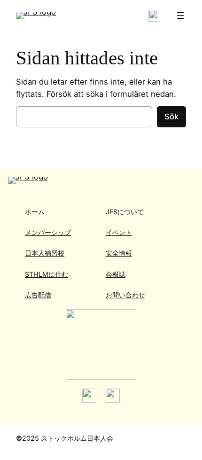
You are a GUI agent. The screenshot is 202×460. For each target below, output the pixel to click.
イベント (119, 232)
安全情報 (119, 253)
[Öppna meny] (180, 15)
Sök (171, 116)
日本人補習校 (44, 253)
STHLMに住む (46, 274)
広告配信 (38, 295)
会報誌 (115, 274)
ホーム (35, 212)
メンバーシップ (48, 232)
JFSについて (125, 212)
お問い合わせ (125, 295)
